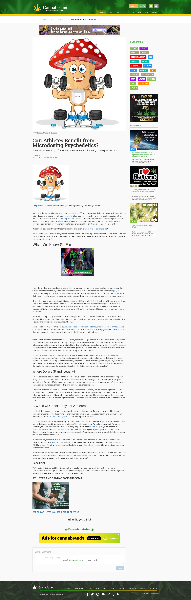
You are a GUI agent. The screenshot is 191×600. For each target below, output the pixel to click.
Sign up (134, 6)
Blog (52, 19)
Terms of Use (145, 593)
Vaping (134, 88)
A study (55, 442)
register (77, 560)
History (134, 75)
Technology (147, 75)
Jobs (139, 12)
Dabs (133, 83)
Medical (61, 19)
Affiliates (143, 588)
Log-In (142, 6)
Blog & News (121, 12)
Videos (142, 79)
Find (110, 12)
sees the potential (60, 429)
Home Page (42, 19)
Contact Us (153, 588)
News (133, 70)
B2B (150, 57)
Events (154, 12)
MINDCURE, (46, 421)
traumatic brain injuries (57, 416)
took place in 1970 (74, 301)
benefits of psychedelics (96, 229)
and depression (67, 218)
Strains (132, 12)
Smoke (134, 48)
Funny (143, 48)
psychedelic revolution (46, 205)
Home (68, 588)
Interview (136, 66)
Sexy (133, 79)
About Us (121, 588)
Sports (145, 61)
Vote (153, 70)
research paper (48, 355)
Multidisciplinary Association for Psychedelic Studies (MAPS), (91, 326)
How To (147, 66)
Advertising (132, 588)
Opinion (144, 53)
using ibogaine (96, 426)
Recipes (151, 79)
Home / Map (101, 12)
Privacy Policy (155, 593)
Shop (147, 12)
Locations (143, 83)
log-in (69, 560)
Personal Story (138, 57)
